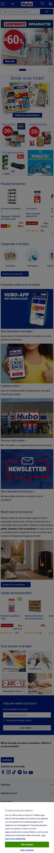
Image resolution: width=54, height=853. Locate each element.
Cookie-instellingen (27, 850)
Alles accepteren (27, 844)
